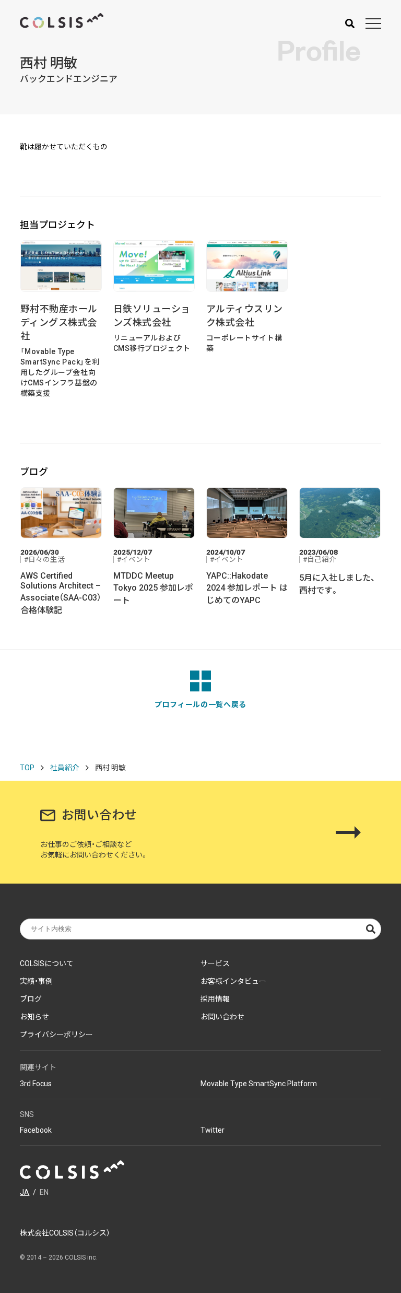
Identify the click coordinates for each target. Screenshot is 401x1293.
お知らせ (34, 1017)
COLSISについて (47, 963)
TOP (27, 767)
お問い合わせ (222, 1017)
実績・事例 (36, 981)
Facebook (36, 1130)
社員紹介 (64, 767)
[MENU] (373, 23)
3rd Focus (36, 1083)
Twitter (212, 1130)
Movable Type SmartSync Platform (258, 1083)
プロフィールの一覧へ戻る (200, 704)
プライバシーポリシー (56, 1034)
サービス (215, 963)
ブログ (31, 999)
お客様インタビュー (233, 981)
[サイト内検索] (349, 23)
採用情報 (215, 999)
